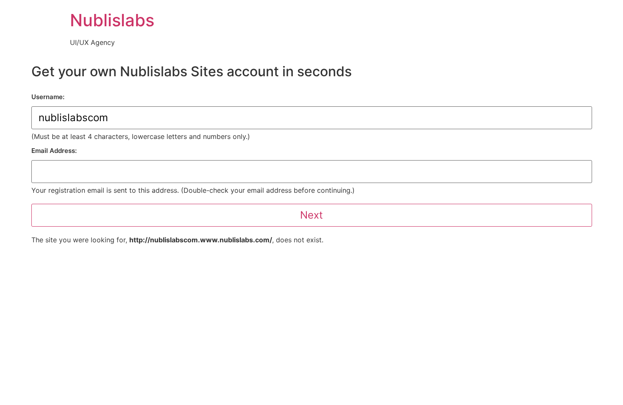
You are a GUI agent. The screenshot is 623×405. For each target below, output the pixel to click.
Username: (47, 97)
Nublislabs (112, 20)
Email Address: (54, 150)
